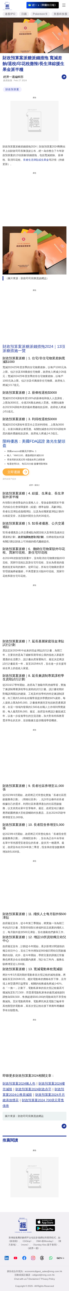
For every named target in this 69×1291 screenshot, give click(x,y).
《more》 (25, 1244)
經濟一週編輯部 (13, 76)
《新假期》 (13, 1241)
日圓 (24, 14)
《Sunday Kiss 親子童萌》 (45, 1244)
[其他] (64, 76)
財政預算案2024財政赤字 (33, 1089)
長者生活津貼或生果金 (36, 159)
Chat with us (20, 1279)
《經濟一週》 (33, 1248)
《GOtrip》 (27, 1241)
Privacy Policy (48, 1279)
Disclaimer (33, 1279)
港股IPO (10, 14)
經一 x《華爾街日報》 (44, 5)
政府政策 (7, 80)
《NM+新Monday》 (45, 1241)
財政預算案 (12, 89)
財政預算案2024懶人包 (19, 1083)
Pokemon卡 (40, 14)
